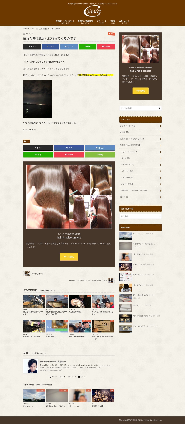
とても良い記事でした (145, 326)
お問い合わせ (124, 22)
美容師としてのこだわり (65, 22)
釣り (27, 141)
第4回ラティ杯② (143, 264)
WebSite (54, 377)
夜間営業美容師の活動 (139, 420)
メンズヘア (127, 184)
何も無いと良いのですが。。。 (145, 245)
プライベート (101, 22)
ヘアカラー (127, 177)
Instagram (84, 377)
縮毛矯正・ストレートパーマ (134, 190)
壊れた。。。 (142, 305)
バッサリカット (143, 285)
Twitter (64, 377)
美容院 (112, 22)
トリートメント (129, 152)
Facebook (73, 377)
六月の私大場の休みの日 (146, 316)
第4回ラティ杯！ (143, 275)
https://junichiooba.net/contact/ (51, 370)
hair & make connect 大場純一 (53, 361)
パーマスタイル (143, 254)
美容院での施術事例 (85, 22)
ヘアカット (127, 171)
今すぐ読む (69, 256)
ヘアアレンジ (127, 164)
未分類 (124, 132)
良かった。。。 (143, 233)
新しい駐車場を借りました (143, 296)
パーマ (125, 158)
